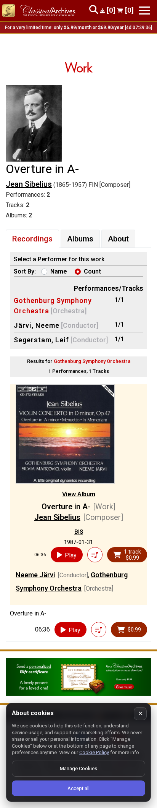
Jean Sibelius (29, 184)
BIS (78, 531)
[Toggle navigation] (144, 10)
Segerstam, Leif (41, 340)
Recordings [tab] (32, 238)
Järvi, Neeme (36, 325)
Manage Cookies (78, 768)
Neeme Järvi (35, 575)
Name (58, 271)
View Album (78, 494)
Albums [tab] (80, 238)
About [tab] (118, 238)
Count (92, 271)
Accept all (78, 788)
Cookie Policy (94, 752)
